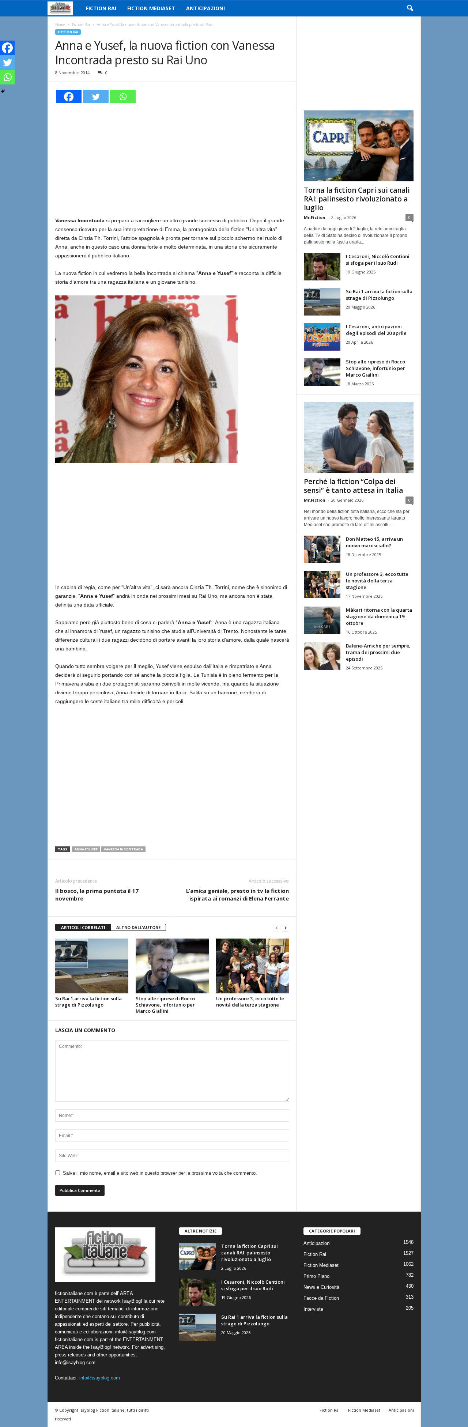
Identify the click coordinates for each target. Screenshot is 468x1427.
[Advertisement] (172, 158)
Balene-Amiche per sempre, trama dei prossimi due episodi (378, 652)
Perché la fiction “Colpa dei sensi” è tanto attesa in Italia (353, 486)
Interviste (313, 1309)
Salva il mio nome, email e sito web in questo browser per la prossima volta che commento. (160, 1173)
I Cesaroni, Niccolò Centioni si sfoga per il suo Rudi (378, 259)
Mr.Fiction (314, 217)
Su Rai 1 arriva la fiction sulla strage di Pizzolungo (88, 1001)
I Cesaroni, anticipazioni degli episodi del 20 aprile (376, 329)
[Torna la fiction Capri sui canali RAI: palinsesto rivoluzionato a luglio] (359, 145)
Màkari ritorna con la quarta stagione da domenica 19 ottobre (379, 616)
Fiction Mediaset (151, 8)
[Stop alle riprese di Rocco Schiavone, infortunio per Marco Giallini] (172, 966)
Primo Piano (316, 1276)
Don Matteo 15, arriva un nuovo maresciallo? (374, 542)
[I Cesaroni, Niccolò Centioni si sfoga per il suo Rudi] (322, 266)
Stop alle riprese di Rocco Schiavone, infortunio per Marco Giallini (165, 1004)
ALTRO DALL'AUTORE (138, 927)
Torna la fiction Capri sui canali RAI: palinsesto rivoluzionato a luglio (357, 198)
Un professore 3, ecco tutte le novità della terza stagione (250, 1001)
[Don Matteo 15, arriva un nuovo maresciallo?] (322, 549)
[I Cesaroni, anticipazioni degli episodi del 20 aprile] (322, 337)
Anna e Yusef (86, 849)
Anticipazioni (205, 8)
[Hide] (3, 91)
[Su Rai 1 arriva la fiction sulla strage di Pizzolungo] (91, 966)
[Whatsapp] (123, 96)
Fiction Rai (101, 8)
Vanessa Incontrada (123, 849)
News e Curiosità (321, 1287)
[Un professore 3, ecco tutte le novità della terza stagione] (252, 966)
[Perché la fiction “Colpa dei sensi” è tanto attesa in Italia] (359, 437)
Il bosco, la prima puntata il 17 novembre (97, 894)
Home (60, 24)
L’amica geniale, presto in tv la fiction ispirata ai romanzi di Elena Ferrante (237, 894)
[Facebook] (69, 96)
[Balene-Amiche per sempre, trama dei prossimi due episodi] (322, 656)
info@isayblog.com (99, 1378)
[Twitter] (96, 96)
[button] (410, 8)
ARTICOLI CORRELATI (83, 927)
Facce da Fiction (321, 1298)
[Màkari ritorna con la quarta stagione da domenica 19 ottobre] (322, 620)
